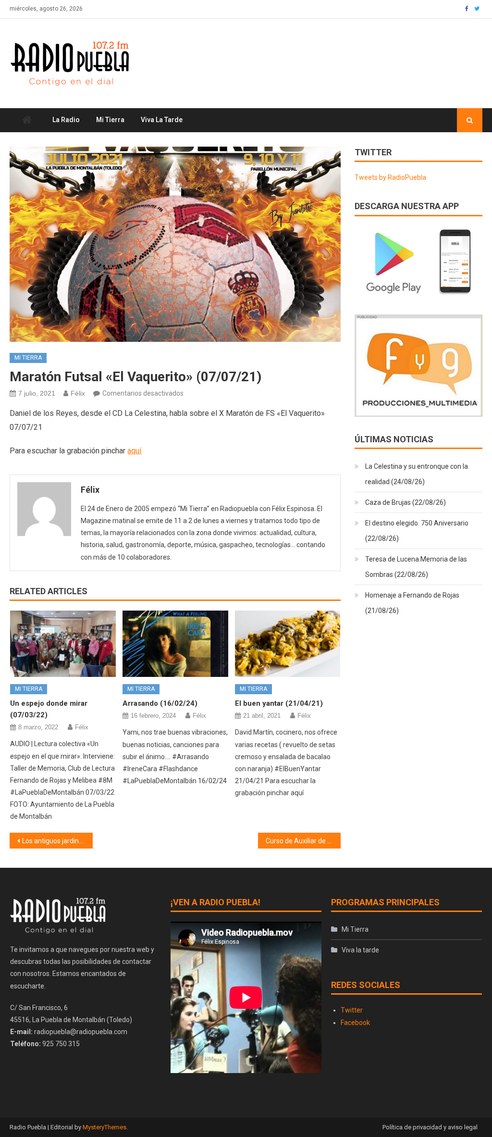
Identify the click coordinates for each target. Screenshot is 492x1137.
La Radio (66, 120)
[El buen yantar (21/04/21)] (288, 643)
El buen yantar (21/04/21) (279, 703)
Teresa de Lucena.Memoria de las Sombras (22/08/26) (416, 566)
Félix (78, 393)
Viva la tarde (162, 120)
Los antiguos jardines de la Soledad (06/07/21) (57, 841)
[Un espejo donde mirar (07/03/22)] (63, 643)
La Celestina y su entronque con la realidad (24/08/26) (416, 474)
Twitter (352, 1010)
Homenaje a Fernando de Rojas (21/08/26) (412, 602)
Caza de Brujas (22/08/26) (405, 502)
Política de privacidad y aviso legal (430, 1127)
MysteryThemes (104, 1127)
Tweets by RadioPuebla (390, 177)
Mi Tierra (110, 120)
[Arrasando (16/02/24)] (175, 643)
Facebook (355, 1022)
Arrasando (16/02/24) (160, 703)
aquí (134, 450)
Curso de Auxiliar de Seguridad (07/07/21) (303, 841)
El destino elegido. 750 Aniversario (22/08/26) (416, 530)
